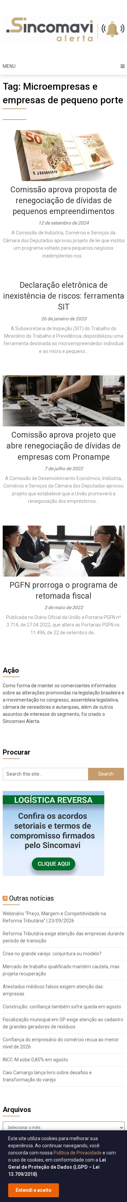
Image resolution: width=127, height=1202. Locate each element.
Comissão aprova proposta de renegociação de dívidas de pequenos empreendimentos (63, 200)
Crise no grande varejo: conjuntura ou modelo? (52, 953)
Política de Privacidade (78, 1152)
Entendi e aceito (33, 1190)
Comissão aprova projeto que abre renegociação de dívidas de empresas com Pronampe (63, 445)
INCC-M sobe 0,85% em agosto (35, 1059)
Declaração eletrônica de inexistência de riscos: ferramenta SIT (63, 296)
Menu (9, 66)
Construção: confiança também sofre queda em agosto (62, 1006)
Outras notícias (31, 898)
